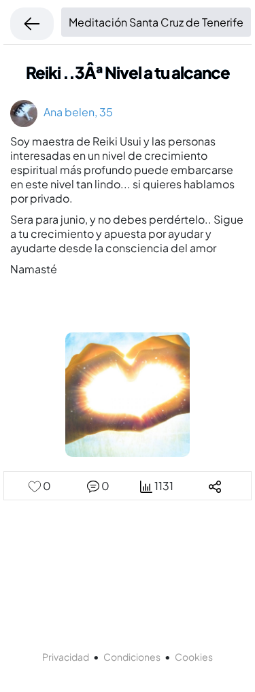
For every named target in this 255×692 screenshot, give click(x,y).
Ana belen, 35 (75, 112)
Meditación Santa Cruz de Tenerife (156, 22)
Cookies (194, 657)
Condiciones (131, 657)
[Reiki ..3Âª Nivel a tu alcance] (127, 393)
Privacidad (65, 657)
